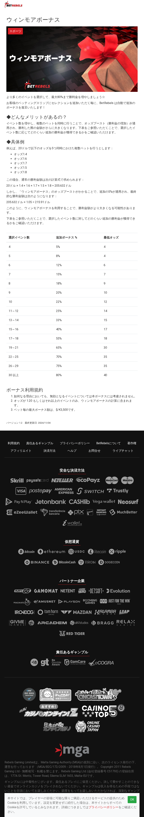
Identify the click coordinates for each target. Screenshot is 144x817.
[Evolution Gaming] (118, 591)
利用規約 (14, 443)
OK (132, 799)
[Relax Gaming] (125, 623)
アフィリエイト (21, 450)
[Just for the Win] (115, 601)
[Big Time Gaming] (31, 623)
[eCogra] (101, 662)
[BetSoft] (96, 591)
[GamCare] (75, 662)
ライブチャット (123, 450)
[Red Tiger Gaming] (72, 633)
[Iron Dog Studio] (25, 612)
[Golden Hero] (82, 591)
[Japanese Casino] (55, 694)
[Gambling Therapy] (45, 662)
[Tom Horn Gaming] (48, 612)
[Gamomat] (46, 591)
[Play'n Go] (22, 591)
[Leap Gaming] (124, 612)
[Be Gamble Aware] (57, 662)
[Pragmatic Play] (22, 601)
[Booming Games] (90, 601)
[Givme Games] (17, 623)
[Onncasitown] (98, 694)
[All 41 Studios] (79, 623)
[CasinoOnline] (49, 710)
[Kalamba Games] (105, 612)
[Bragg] (102, 623)
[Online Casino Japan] (87, 726)
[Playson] (69, 601)
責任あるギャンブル (39, 443)
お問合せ (94, 450)
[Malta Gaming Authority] (72, 750)
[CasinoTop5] (103, 710)
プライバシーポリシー (75, 443)
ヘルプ (72, 450)
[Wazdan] (76, 612)
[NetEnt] (67, 591)
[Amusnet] (45, 601)
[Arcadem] (52, 623)
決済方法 (50, 450)
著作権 (131, 443)
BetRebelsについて (108, 443)
